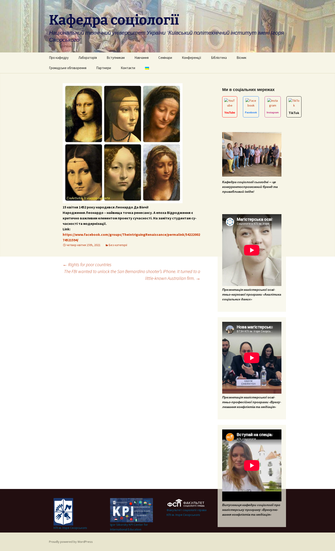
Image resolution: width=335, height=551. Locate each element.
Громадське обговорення (67, 68)
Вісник (241, 57)
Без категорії (118, 245)
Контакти (128, 68)
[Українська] (147, 68)
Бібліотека (219, 57)
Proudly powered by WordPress (71, 542)
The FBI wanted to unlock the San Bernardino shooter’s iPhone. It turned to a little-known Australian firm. (132, 274)
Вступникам (116, 57)
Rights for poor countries (87, 264)
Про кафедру (59, 57)
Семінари (165, 57)
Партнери (103, 68)
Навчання (141, 57)
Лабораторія (87, 57)
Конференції (191, 57)
